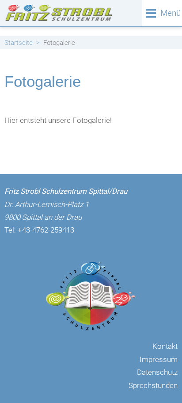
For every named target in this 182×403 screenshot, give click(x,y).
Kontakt (165, 346)
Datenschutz (157, 372)
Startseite (18, 43)
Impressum (159, 359)
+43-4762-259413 (46, 230)
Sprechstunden (153, 385)
